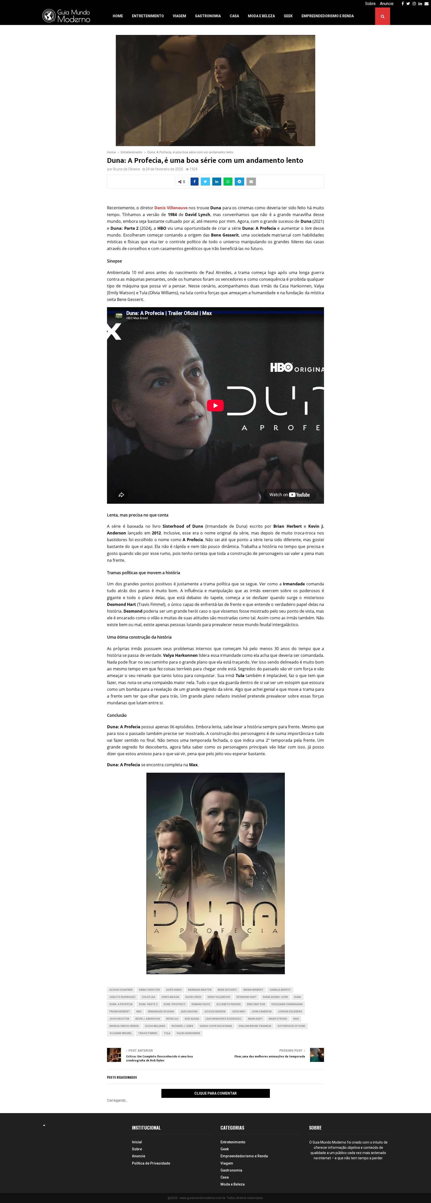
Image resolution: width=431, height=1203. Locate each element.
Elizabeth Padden (228, 1004)
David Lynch (193, 997)
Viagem (179, 16)
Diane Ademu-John (275, 997)
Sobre (370, 3)
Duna (297, 997)
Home (118, 16)
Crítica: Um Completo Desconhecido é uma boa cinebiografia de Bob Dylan (159, 1058)
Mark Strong (278, 1018)
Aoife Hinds (174, 989)
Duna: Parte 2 (148, 1004)
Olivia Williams (155, 1026)
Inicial (137, 1142)
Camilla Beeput (280, 989)
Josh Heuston (119, 1018)
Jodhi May (238, 1011)
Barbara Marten (200, 989)
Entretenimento (148, 16)
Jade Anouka (189, 1011)
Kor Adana (192, 1018)
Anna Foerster (149, 989)
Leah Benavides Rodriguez (224, 1018)
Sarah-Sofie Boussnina (216, 1026)
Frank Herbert (119, 1011)
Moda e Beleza (261, 16)
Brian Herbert (253, 989)
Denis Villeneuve (219, 997)
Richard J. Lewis (182, 1026)
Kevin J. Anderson (147, 1018)
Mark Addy (255, 1018)
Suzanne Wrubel (120, 1033)
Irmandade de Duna (161, 1011)
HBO (139, 1011)
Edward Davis (201, 1004)
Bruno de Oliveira (126, 169)
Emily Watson (256, 1004)
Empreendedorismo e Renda (328, 16)
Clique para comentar (215, 1093)
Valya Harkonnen (188, 1033)
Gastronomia (208, 16)
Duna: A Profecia (121, 1004)
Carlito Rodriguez (122, 997)
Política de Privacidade (151, 1163)
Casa (234, 16)
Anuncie (387, 3)
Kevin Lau (172, 1018)
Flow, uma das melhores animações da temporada (269, 1056)
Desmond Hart (246, 997)
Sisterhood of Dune (291, 1026)
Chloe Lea (148, 997)
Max (296, 1018)
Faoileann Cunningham (287, 1004)
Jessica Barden (214, 1011)
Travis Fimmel (148, 1033)
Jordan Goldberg (290, 1011)
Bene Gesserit (227, 989)
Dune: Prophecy (174, 1004)
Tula (167, 1033)
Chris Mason (170, 997)
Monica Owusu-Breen (124, 1026)
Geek (288, 16)
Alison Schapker (121, 989)
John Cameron (261, 1011)
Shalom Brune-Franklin (254, 1026)
